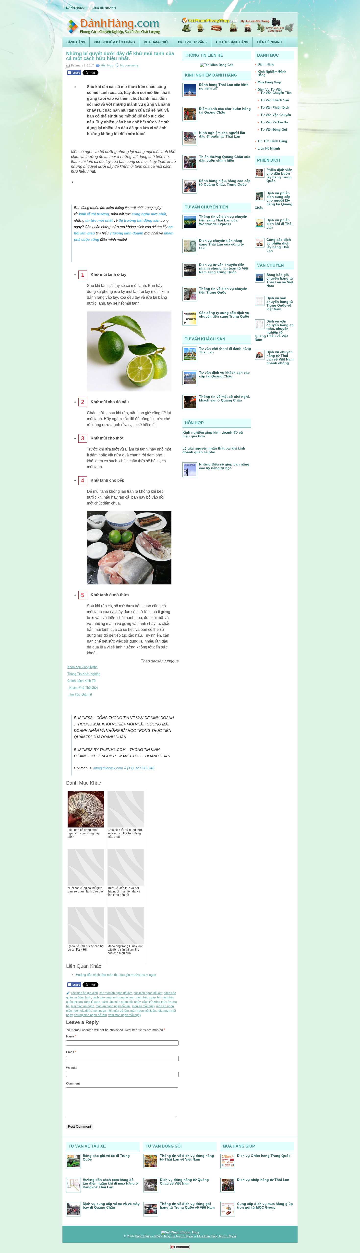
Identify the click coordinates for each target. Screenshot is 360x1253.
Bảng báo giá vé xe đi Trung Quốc (106, 1157)
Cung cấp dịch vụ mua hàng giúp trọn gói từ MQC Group (265, 1205)
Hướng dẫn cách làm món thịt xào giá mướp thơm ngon (116, 975)
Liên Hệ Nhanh (104, 8)
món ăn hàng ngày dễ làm (113, 1006)
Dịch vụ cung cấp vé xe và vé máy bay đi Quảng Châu (111, 1205)
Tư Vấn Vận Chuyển (276, 115)
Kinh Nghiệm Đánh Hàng (114, 42)
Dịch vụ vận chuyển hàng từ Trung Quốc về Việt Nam (279, 303)
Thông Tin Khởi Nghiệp (83, 674)
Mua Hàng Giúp (156, 42)
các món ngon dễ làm (148, 993)
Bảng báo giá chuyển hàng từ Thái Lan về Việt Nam (279, 280)
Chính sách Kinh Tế (81, 681)
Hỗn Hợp (107, 65)
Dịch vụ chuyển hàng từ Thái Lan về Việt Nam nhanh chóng (279, 357)
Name (71, 1036)
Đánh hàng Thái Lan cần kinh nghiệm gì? (224, 86)
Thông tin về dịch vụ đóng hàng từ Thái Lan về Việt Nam (187, 1157)
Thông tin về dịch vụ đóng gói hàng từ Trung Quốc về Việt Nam (187, 1205)
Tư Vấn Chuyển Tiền (276, 93)
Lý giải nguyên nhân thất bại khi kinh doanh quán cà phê (213, 450)
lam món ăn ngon (82, 1006)
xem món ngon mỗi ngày (124, 1015)
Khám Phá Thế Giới (82, 687)
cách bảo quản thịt (148, 997)
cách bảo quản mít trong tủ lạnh (113, 997)
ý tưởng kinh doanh (126, 233)
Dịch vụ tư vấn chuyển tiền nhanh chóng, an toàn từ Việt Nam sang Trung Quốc (223, 268)
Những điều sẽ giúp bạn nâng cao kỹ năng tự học (224, 466)
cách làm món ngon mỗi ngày (121, 1002)
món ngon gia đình (78, 1010)
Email (71, 1052)
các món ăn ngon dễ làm (115, 993)
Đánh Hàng (75, 8)
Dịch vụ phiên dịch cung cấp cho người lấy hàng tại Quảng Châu (273, 200)
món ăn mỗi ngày (143, 1006)
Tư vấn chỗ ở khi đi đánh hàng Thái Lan (225, 350)
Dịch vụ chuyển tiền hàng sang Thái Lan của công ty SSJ (221, 244)
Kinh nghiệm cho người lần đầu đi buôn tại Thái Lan (222, 134)
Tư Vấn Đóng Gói (274, 129)
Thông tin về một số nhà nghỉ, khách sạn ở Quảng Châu (224, 398)
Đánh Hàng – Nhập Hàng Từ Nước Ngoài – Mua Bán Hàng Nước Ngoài (186, 1236)
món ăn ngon (165, 1006)
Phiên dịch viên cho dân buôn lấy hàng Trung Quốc (279, 175)
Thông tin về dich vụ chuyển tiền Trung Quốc (223, 290)
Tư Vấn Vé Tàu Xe (274, 122)
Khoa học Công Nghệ (82, 667)
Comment (73, 1083)
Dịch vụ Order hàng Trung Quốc (263, 1156)
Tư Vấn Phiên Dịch (275, 107)
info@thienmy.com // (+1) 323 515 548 (123, 768)
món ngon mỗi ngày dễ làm (111, 1010)
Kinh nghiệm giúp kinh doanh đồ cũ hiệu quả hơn (212, 434)
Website (71, 1068)
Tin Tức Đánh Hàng (232, 42)
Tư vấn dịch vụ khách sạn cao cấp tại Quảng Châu (224, 374)
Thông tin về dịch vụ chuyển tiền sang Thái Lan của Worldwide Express (223, 220)
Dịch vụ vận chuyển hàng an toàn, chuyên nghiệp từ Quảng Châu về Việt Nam (274, 330)
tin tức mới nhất (99, 220)
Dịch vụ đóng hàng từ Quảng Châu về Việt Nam (184, 1181)
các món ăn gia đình (84, 993)
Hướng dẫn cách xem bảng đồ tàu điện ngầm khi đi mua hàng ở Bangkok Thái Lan (110, 1183)
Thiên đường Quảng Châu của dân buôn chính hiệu (224, 158)
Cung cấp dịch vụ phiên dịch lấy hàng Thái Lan (278, 245)
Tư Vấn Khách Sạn (275, 100)
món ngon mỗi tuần (143, 1010)
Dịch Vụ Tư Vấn (192, 42)
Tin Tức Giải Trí (79, 694)
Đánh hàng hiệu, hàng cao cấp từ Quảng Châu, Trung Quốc (225, 182)
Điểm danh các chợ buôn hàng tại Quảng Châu (225, 110)
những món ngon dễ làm (90, 1015)
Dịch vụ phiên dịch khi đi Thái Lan (279, 223)
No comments (129, 65)
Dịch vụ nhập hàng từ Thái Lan (263, 1180)
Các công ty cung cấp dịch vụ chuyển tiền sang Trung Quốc (224, 314)
